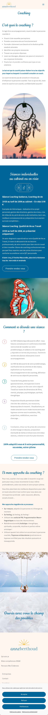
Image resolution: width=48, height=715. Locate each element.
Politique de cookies (15, 712)
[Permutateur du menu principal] (43, 4)
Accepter (24, 694)
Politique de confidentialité (29, 712)
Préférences (24, 706)
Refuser (24, 700)
